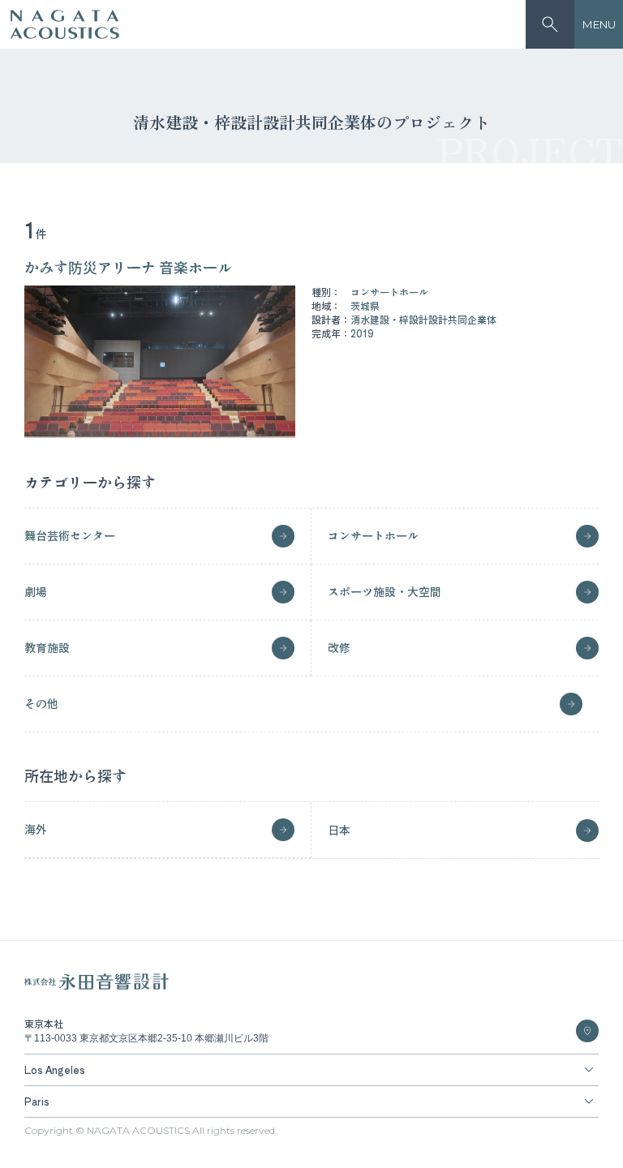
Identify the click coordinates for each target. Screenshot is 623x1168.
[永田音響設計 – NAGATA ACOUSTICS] (65, 25)
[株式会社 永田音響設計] (96, 986)
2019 (362, 333)
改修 (339, 647)
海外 (35, 829)
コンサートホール (389, 291)
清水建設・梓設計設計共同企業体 (423, 319)
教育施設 (47, 647)
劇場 (35, 591)
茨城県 (365, 305)
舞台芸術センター (69, 535)
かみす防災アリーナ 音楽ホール (128, 266)
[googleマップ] (587, 1031)
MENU (599, 24)
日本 (339, 830)
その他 (41, 703)
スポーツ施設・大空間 (384, 591)
